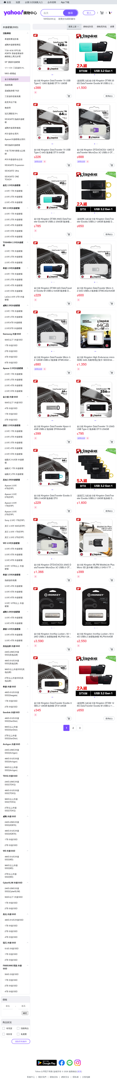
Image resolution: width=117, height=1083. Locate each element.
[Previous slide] (35, 53)
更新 (79, 1071)
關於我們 (42, 1076)
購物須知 (54, 1076)
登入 (89, 12)
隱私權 (76, 1076)
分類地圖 (86, 1076)
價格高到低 (102, 26)
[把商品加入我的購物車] (69, 96)
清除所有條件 (21, 1041)
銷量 (112, 26)
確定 (25, 1013)
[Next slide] (71, 53)
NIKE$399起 (50, 19)
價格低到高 (88, 26)
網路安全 (65, 1076)
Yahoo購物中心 (20, 12)
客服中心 (31, 1076)
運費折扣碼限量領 (66, 19)
